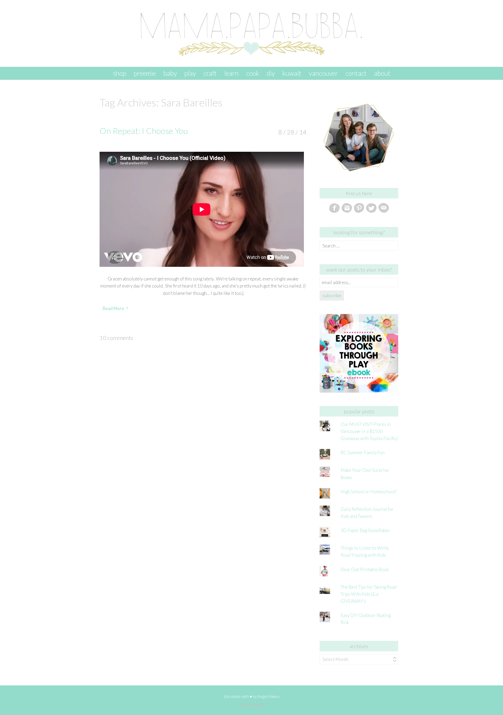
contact (356, 73)
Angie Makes (269, 696)
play (190, 73)
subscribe (331, 295)
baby (170, 73)
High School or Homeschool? (369, 491)
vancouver (323, 73)
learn (231, 73)
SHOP (119, 73)
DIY (271, 73)
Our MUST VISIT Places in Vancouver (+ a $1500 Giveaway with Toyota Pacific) (369, 431)
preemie (145, 73)
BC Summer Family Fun (363, 452)
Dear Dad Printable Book (365, 569)
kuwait (291, 73)
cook (252, 73)
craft (210, 73)
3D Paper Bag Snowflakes (365, 530)
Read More (113, 308)
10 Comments (116, 337)
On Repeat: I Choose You (144, 131)
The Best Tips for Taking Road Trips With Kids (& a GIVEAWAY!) (368, 594)
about (382, 73)
